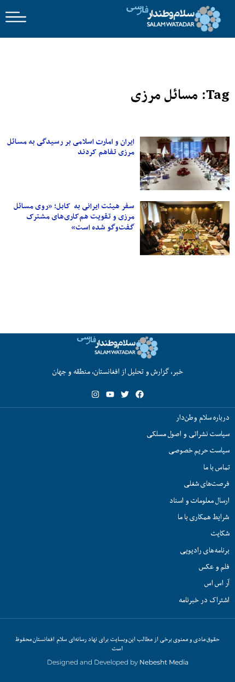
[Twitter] (125, 394)
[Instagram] (95, 394)
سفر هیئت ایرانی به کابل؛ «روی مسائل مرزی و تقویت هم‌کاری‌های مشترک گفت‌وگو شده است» (74, 216)
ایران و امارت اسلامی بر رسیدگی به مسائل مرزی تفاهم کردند (70, 146)
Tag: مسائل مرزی (180, 95)
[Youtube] (110, 394)
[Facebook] (139, 394)
